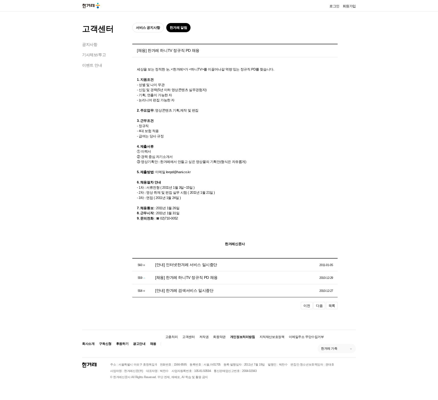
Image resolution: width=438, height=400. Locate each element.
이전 (306, 306)
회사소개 (88, 343)
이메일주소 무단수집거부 (306, 337)
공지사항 (89, 44)
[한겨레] (89, 365)
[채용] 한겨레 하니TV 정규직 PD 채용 (186, 277)
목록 (331, 306)
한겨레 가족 (329, 348)
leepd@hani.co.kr (178, 172)
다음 (319, 306)
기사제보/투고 (94, 55)
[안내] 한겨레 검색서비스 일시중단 (184, 290)
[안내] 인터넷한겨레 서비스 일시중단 (186, 265)
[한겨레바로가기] (91, 5)
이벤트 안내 (92, 65)
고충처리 (171, 337)
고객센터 (98, 28)
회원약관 (219, 337)
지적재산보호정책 (272, 337)
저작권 (204, 337)
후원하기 (122, 343)
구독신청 (105, 343)
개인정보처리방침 (242, 337)
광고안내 (139, 343)
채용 (153, 343)
